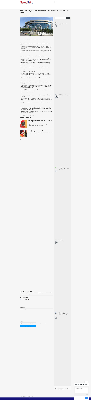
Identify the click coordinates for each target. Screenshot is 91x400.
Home (21, 396)
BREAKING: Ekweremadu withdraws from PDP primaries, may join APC (40, 121)
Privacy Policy (30, 396)
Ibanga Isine (27, 299)
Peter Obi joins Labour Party (26, 291)
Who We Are (25, 396)
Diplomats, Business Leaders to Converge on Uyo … (63, 24)
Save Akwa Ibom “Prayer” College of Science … (64, 96)
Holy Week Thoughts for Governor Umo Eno (64, 241)
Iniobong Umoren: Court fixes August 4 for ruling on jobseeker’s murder (39, 130)
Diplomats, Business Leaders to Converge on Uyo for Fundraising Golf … (62, 388)
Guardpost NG (22, 398)
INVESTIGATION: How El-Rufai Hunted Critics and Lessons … (63, 314)
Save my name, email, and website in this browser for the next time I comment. (33, 323)
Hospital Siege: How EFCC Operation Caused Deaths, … (64, 169)
